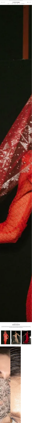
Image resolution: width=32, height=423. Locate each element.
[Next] (30, 337)
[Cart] (30, 2)
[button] (29, 2)
